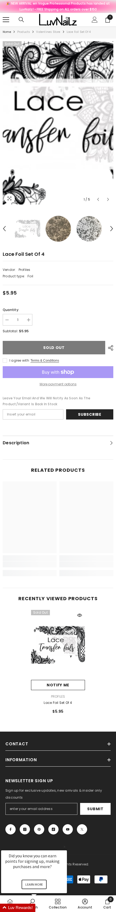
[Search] (21, 19)
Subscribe (89, 414)
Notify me (58, 685)
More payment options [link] (58, 384)
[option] (58, 123)
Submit (95, 809)
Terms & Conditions (44, 360)
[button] (98, 199)
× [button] (64, 846)
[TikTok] (53, 829)
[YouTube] (68, 829)
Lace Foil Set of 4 (58, 702)
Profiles (24, 269)
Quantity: (11, 310)
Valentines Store (48, 32)
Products (23, 32)
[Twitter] (82, 829)
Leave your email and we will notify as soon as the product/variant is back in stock (46, 401)
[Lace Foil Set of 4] (58, 645)
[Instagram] (25, 829)
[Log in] (95, 20)
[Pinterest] (39, 829)
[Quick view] (80, 615)
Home (7, 32)
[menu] (6, 19)
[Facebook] (10, 829)
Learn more (34, 884)
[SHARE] (109, 347)
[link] (30, 564)
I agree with (19, 360)
